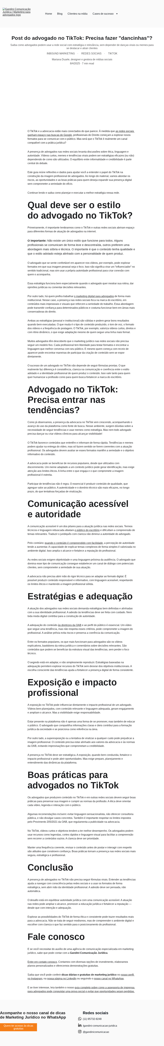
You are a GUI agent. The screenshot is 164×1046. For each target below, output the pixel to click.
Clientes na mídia (77, 13)
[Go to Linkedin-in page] (79, 1027)
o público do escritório (87, 530)
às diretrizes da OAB (69, 625)
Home (48, 13)
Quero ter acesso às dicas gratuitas (18, 1027)
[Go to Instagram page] (79, 1031)
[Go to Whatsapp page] (79, 1020)
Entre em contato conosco (42, 961)
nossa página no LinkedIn (61, 978)
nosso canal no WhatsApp (109, 978)
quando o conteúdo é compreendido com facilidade (74, 543)
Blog (59, 13)
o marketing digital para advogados (94, 296)
